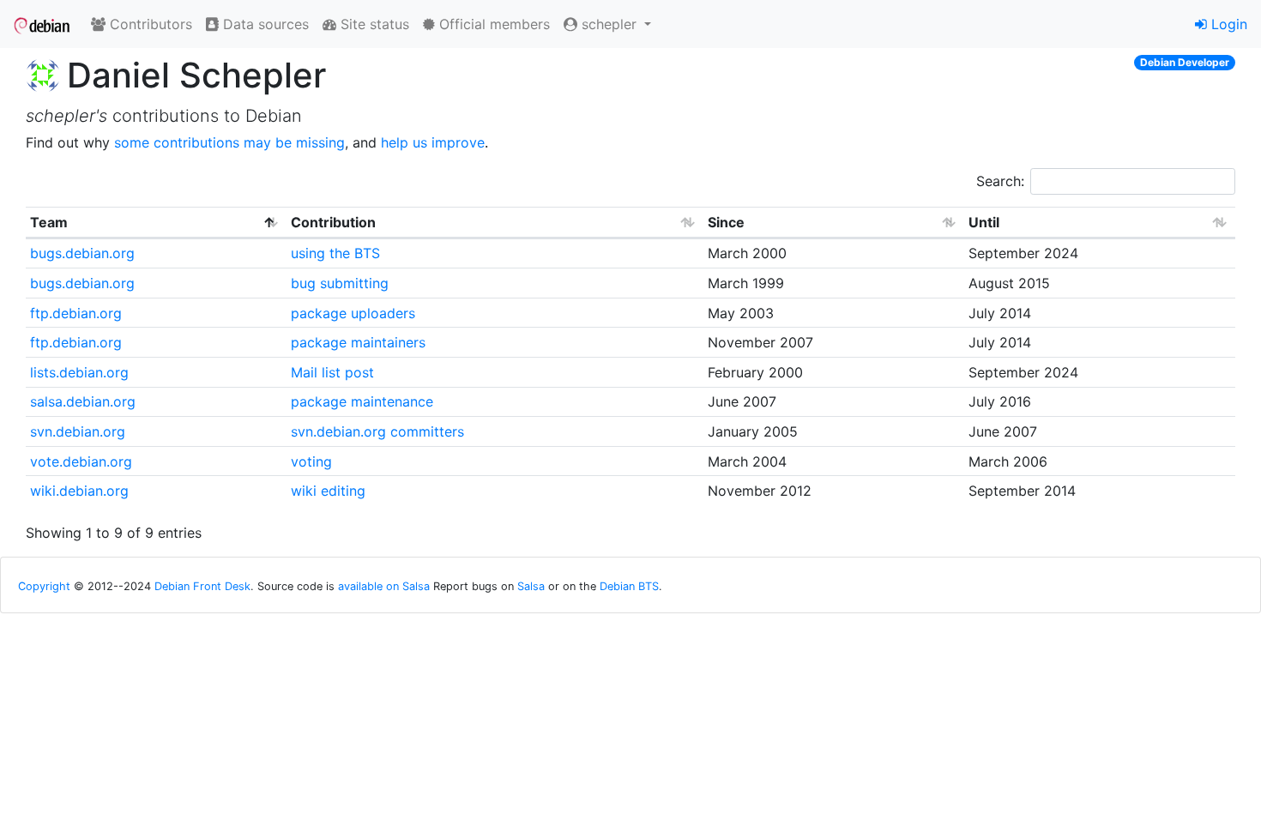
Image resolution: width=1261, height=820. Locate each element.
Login (1227, 24)
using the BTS (335, 253)
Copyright (44, 586)
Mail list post (332, 372)
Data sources (264, 24)
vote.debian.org (81, 461)
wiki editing (328, 490)
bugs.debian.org (82, 253)
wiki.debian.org (79, 490)
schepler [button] (609, 24)
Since (726, 222)
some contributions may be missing (229, 142)
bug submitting (340, 283)
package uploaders (353, 313)
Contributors (149, 24)
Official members (492, 24)
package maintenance (362, 401)
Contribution (333, 222)
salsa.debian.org (83, 401)
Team (49, 222)
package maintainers (358, 342)
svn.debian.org (77, 431)
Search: (1000, 181)
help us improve (433, 142)
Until (983, 222)
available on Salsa (384, 586)
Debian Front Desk (202, 586)
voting (311, 461)
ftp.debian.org (76, 313)
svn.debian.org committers (377, 431)
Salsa (531, 586)
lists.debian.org (79, 372)
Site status (372, 24)
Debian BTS (629, 586)
